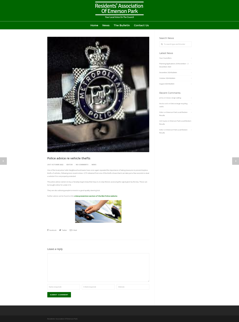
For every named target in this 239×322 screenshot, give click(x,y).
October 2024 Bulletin (167, 78)
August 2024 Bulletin (166, 84)
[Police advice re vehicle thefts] (98, 94)
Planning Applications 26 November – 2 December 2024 (173, 65)
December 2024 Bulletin (168, 72)
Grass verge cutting (173, 98)
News (106, 25)
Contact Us (141, 25)
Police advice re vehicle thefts (68, 158)
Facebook (53, 230)
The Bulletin (122, 25)
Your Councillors (165, 58)
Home (94, 25)
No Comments (82, 164)
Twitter (64, 230)
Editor (69, 164)
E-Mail (74, 230)
